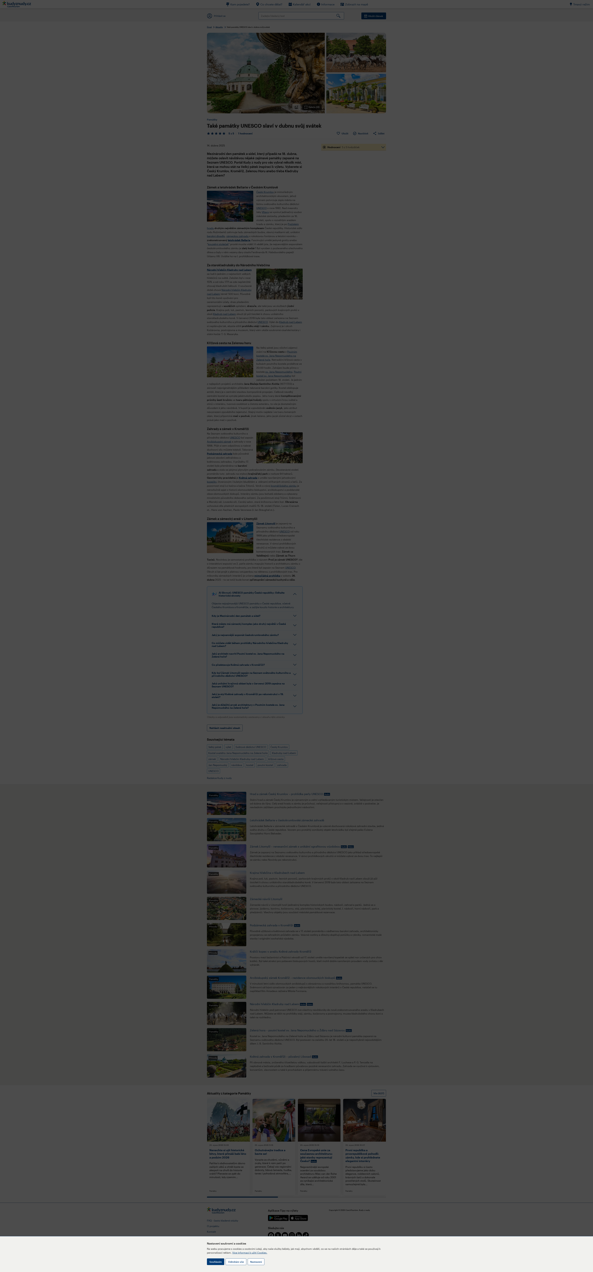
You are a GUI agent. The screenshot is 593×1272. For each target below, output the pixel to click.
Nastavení (256, 1261)
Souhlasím (215, 1261)
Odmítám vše (236, 1261)
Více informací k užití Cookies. (249, 1252)
